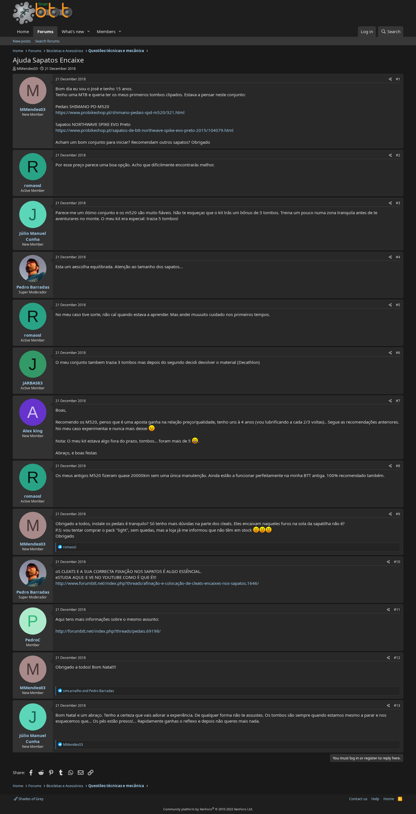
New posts (22, 41)
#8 (398, 465)
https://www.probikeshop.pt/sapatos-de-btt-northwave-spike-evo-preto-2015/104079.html (144, 130)
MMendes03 (27, 68)
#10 (397, 561)
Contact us (358, 798)
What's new (73, 31)
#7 (398, 400)
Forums (45, 31)
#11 (397, 609)
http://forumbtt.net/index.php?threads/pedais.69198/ (108, 631)
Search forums (47, 41)
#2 (398, 155)
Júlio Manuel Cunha (32, 236)
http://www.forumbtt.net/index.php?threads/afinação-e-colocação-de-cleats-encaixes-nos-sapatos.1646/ (157, 583)
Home (23, 31)
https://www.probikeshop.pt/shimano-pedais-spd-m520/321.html (120, 112)
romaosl (32, 185)
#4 (398, 257)
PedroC (32, 640)
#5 (398, 304)
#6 (398, 352)
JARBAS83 (33, 383)
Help (375, 798)
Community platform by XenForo (208, 809)
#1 (398, 79)
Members (106, 31)
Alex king (33, 430)
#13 (397, 705)
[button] (89, 31)
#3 (398, 203)
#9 (398, 514)
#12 (397, 657)
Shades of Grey (31, 798)
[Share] (390, 79)
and (88, 690)
